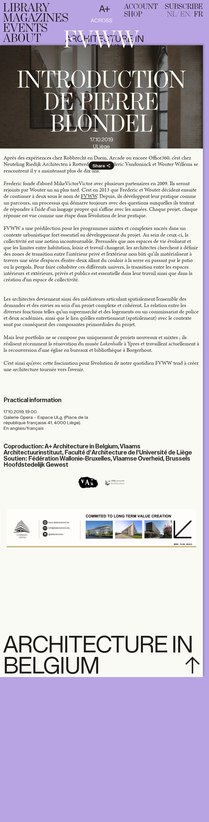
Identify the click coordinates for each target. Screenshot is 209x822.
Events (25, 28)
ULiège (101, 146)
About (22, 39)
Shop (133, 14)
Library (26, 8)
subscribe (184, 7)
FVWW (89, 196)
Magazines (35, 18)
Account (141, 7)
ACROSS (101, 20)
